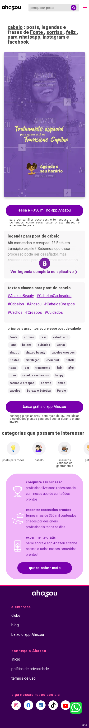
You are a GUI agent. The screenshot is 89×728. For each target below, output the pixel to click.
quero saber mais (45, 568)
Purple (61, 390)
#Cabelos (16, 304)
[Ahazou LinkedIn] (41, 705)
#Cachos (15, 312)
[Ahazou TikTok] (53, 705)
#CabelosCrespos (59, 304)
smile (61, 383)
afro (71, 367)
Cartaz (61, 345)
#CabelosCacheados (54, 295)
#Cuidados (54, 312)
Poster (14, 360)
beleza (26, 345)
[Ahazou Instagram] (16, 705)
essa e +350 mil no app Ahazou (45, 210)
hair (59, 367)
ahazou (14, 352)
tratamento (42, 367)
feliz (71, 32)
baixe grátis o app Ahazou (44, 406)
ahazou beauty (35, 352)
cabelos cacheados (35, 375)
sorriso (55, 32)
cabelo (15, 27)
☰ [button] (85, 7)
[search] (73, 7)
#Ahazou (34, 304)
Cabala (70, 360)
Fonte (37, 32)
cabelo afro (61, 337)
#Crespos (33, 312)
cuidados (44, 345)
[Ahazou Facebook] (28, 705)
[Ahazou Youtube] (65, 705)
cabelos (14, 390)
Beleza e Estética (39, 390)
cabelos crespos (63, 352)
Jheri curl (52, 360)
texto (13, 367)
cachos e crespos (21, 383)
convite (46, 383)
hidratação (32, 360)
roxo (12, 375)
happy (59, 375)
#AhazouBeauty (21, 295)
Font (12, 345)
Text (26, 367)
